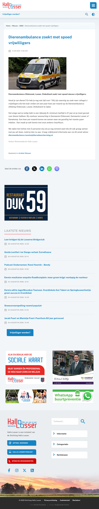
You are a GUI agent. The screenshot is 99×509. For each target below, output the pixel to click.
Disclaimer (76, 500)
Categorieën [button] (62, 444)
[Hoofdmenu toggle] (93, 5)
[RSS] (32, 470)
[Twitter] (24, 470)
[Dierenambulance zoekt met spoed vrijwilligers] (49, 73)
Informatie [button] (61, 434)
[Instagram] (17, 470)
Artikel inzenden (20, 443)
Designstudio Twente (62, 505)
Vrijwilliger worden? (20, 332)
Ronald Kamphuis (40, 505)
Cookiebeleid (65, 500)
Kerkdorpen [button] (62, 455)
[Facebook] (9, 470)
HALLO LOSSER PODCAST (23, 452)
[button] (87, 14)
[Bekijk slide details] (26, 203)
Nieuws (28, 153)
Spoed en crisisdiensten (22, 461)
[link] (93, 14)
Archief (21, 153)
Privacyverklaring (50, 500)
